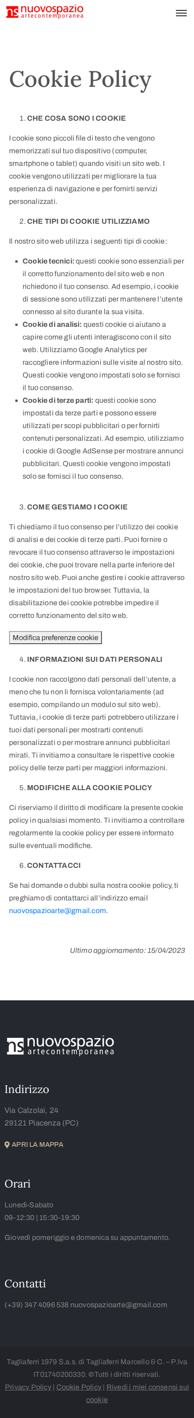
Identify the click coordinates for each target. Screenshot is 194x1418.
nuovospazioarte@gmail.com (57, 910)
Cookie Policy (79, 1387)
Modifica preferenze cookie (55, 637)
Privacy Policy (28, 1387)
